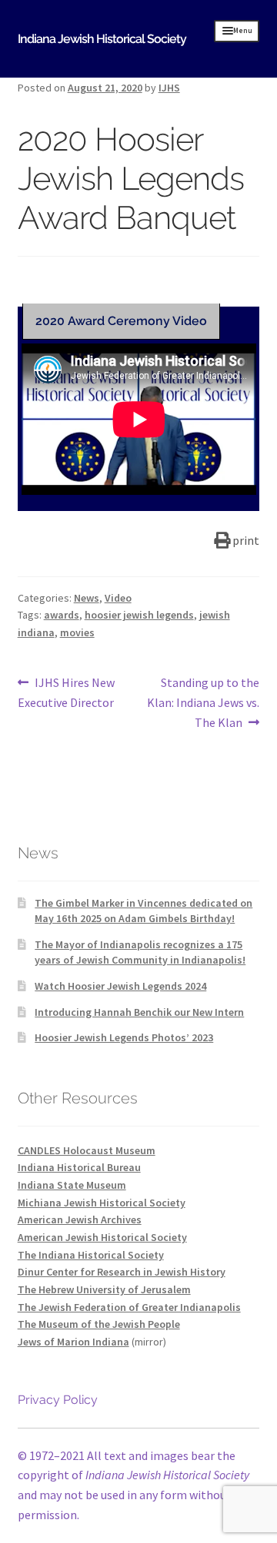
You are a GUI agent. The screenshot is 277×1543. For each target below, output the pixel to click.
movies (77, 632)
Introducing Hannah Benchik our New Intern (139, 1012)
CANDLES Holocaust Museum (86, 1150)
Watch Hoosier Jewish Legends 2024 (120, 986)
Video (118, 598)
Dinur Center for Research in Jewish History (121, 1272)
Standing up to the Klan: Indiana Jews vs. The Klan (203, 702)
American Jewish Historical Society (102, 1237)
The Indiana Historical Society (91, 1255)
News (86, 598)
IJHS (169, 88)
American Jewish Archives (80, 1219)
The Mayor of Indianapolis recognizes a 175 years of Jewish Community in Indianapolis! (140, 952)
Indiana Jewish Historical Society (102, 39)
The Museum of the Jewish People (99, 1324)
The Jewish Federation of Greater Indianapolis (129, 1307)
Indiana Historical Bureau (79, 1167)
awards (61, 615)
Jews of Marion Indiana (73, 1342)
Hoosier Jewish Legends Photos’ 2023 (124, 1037)
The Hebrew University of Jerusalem (104, 1289)
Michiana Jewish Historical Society (101, 1203)
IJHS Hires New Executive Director (66, 692)
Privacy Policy (58, 1399)
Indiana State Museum (72, 1185)
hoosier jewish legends (139, 615)
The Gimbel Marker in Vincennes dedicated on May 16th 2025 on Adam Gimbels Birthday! (143, 910)
